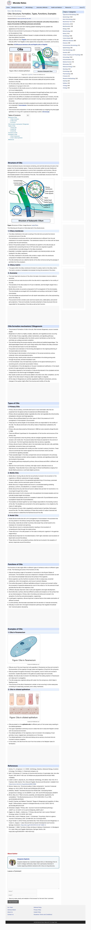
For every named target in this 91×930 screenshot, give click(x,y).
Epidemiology (66, 47)
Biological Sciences (17, 7)
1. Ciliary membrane (14, 119)
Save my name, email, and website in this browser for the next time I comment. (31, 898)
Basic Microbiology (16, 11)
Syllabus (65, 83)
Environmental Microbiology (70, 45)
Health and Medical (56, 7)
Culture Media (66, 38)
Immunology (66, 57)
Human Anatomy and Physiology (71, 54)
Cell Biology (66, 36)
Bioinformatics (66, 26)
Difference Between (68, 40)
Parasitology (66, 71)
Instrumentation (67, 59)
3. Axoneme (13, 122)
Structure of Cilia (12, 117)
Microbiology (29, 7)
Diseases (65, 43)
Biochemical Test (67, 21)
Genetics (65, 52)
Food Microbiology (68, 50)
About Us (10, 912)
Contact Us (11, 914)
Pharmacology (66, 73)
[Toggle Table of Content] (27, 115)
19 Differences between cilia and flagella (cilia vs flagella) (30, 44)
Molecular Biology (67, 66)
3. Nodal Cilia (13, 131)
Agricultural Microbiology (69, 14)
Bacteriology (66, 17)
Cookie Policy (37, 912)
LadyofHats (30, 74)
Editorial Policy (38, 907)
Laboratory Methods (41, 7)
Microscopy (66, 64)
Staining (65, 81)
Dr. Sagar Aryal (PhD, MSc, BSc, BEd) (23, 18)
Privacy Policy (37, 909)
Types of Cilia (11, 126)
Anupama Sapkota (23, 859)
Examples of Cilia (12, 134)
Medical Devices (67, 62)
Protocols (65, 76)
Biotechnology (66, 31)
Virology (65, 85)
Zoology (65, 88)
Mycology (65, 69)
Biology (65, 28)
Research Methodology (69, 78)
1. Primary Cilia (13, 127)
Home (8, 7)
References (11, 139)
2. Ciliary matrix (13, 120)
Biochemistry (66, 24)
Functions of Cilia (12, 132)
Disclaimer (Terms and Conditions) (43, 914)
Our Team (10, 907)
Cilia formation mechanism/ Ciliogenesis (18, 124)
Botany (65, 33)
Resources (68, 7)
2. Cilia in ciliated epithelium (16, 137)
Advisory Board (12, 909)
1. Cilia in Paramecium (15, 136)
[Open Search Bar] (82, 7)
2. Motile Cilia (13, 129)
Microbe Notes (19, 3)
